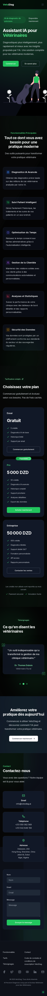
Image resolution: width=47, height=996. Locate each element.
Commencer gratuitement (23, 449)
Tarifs (5, 958)
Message (11, 900)
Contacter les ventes (23, 570)
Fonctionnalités (9, 952)
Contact (27, 952)
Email (9, 887)
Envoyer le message (23, 922)
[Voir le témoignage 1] (20, 684)
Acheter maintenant (23, 510)
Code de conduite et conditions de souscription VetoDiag (33, 961)
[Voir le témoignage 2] (23, 684)
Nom (9, 875)
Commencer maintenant (22, 739)
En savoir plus (31, 64)
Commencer (11, 64)
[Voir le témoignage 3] (27, 684)
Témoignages (8, 964)
